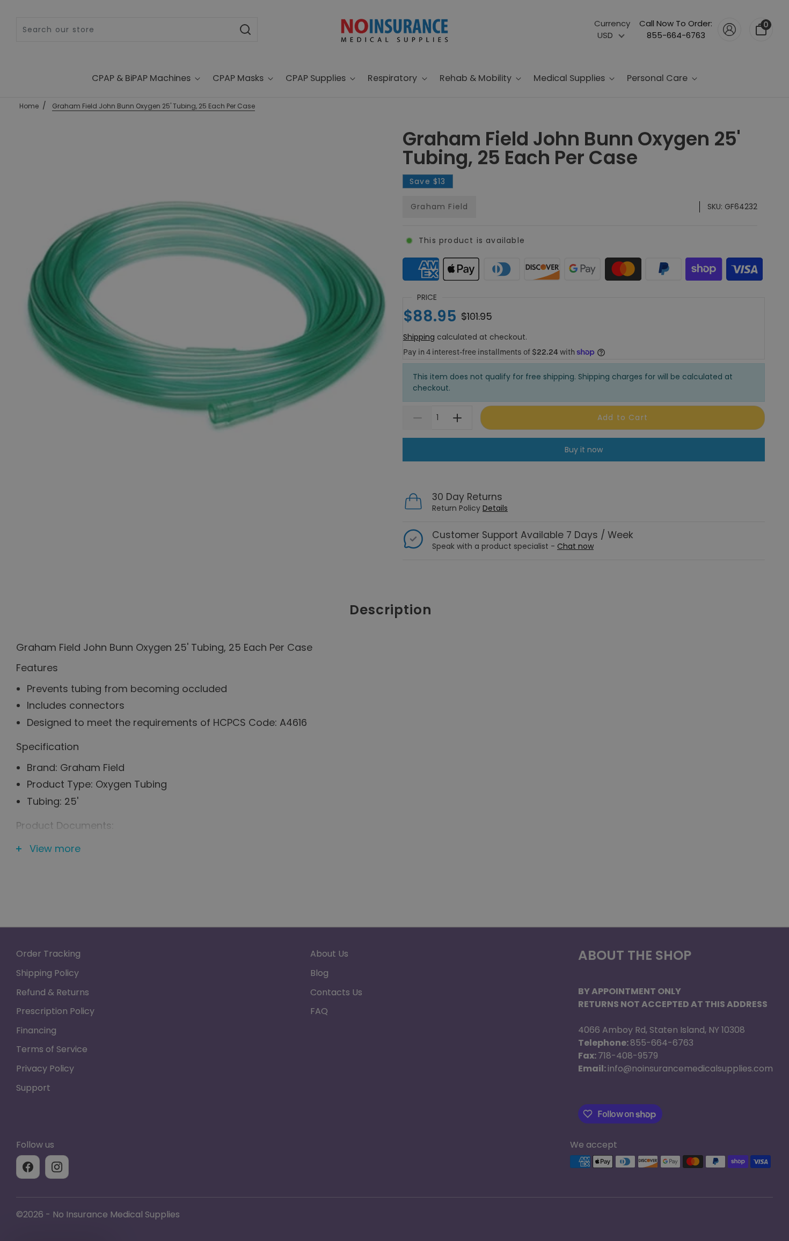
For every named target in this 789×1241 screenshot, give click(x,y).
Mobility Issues (394, 671)
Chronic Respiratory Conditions (394, 711)
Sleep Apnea (394, 632)
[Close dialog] (501, 462)
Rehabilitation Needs (394, 751)
